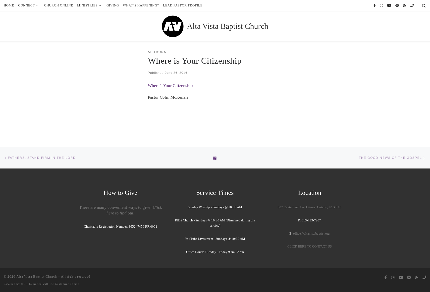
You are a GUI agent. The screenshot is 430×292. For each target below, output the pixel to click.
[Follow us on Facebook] (375, 5)
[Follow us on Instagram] (381, 5)
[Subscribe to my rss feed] (404, 5)
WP (23, 283)
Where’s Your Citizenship (170, 85)
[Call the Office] (412, 5)
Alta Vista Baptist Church (36, 276)
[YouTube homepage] (389, 5)
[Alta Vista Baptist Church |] (172, 25)
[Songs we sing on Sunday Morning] (397, 5)
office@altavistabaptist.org (311, 233)
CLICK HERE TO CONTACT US (309, 246)
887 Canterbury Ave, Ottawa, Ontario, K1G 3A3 (309, 207)
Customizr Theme (67, 283)
